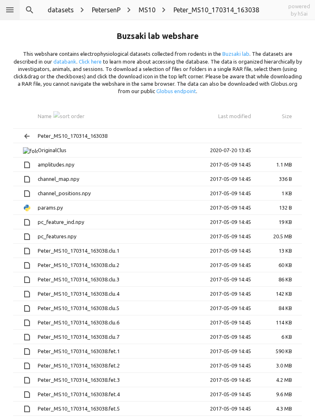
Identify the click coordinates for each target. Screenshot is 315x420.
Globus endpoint (176, 91)
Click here (90, 61)
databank (64, 61)
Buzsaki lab (235, 54)
